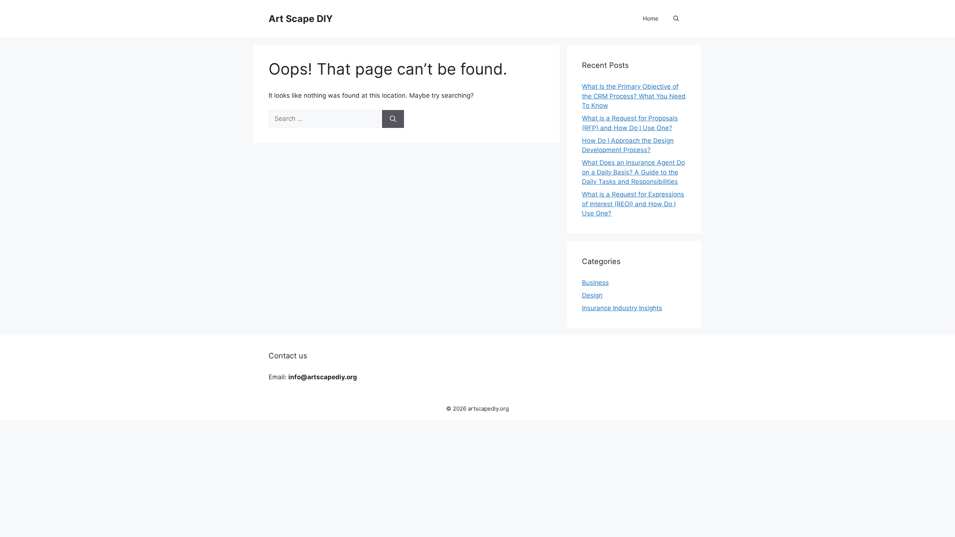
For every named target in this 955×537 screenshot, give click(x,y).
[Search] (393, 119)
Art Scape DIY (301, 18)
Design (592, 295)
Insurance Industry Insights (622, 308)
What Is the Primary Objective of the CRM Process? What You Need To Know (634, 96)
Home (650, 18)
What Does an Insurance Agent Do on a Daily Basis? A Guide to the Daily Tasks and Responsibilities (633, 172)
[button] (676, 18)
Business (595, 282)
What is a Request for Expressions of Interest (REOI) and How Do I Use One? (633, 204)
